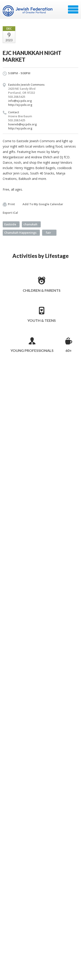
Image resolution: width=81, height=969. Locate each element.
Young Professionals (32, 350)
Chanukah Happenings (20, 233)
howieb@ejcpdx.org (22, 124)
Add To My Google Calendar (42, 204)
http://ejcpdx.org (20, 105)
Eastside (10, 224)
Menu (73, 9)
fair (48, 233)
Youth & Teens (41, 320)
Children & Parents (42, 290)
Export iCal (10, 213)
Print (11, 204)
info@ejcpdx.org (20, 101)
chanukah (30, 224)
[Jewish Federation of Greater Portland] (28, 11)
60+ (68, 350)
